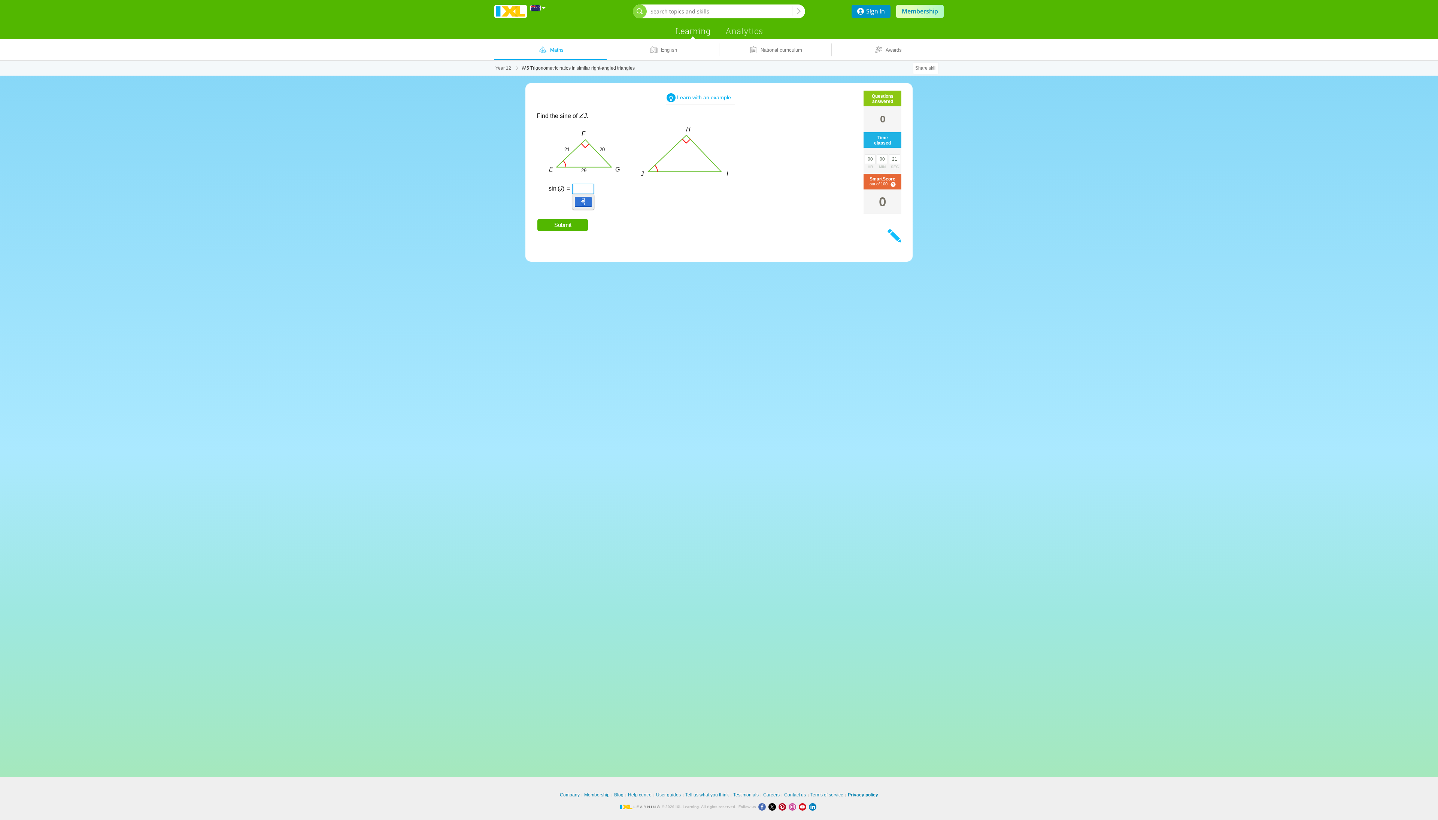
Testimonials (746, 795)
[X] (773, 807)
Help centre (640, 795)
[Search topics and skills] (799, 11)
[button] (583, 201)
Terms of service (826, 795)
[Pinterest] (784, 807)
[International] (538, 8)
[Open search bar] (640, 11)
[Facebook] (763, 807)
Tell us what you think (707, 795)
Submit (562, 225)
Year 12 (503, 68)
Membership (920, 11)
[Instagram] (794, 807)
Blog (619, 795)
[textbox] (574, 186)
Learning (693, 30)
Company (570, 795)
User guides (668, 795)
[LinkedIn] (813, 807)
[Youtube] (804, 807)
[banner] (510, 11)
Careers (771, 795)
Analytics (744, 30)
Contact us (795, 795)
